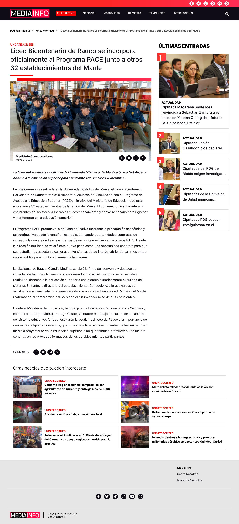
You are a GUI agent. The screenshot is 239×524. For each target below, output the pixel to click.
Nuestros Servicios (189, 480)
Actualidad (112, 13)
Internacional (184, 13)
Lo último (68, 13)
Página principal (20, 30)
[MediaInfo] (30, 13)
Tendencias (157, 13)
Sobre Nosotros (187, 474)
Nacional (89, 13)
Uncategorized (45, 30)
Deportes (134, 13)
